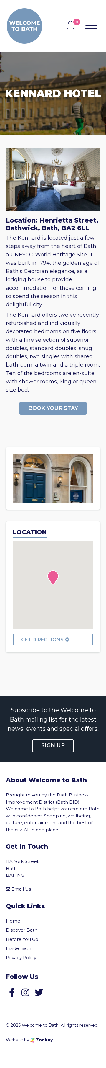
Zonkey (44, 1040)
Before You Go (22, 939)
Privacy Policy (21, 957)
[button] (53, 578)
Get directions (43, 639)
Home (13, 921)
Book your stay (53, 408)
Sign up (53, 745)
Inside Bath (18, 948)
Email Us (21, 889)
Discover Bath (21, 930)
